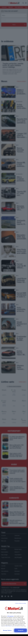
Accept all (20, 630)
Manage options (7, 630)
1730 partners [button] (10, 616)
